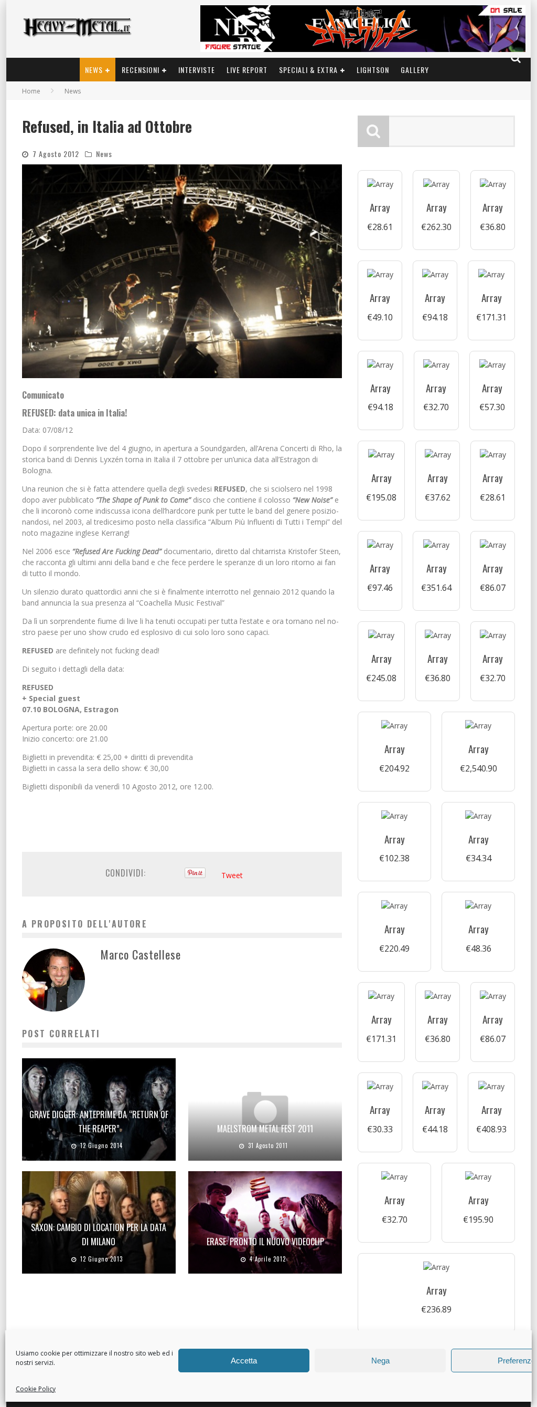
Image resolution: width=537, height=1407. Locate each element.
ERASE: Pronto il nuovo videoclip (265, 1241)
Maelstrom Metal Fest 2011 (265, 1128)
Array (380, 207)
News (94, 69)
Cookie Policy (36, 1388)
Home (31, 91)
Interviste (196, 69)
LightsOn (373, 69)
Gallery (415, 69)
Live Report (247, 69)
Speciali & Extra (308, 69)
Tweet (232, 875)
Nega (380, 1360)
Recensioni (140, 69)
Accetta (244, 1360)
